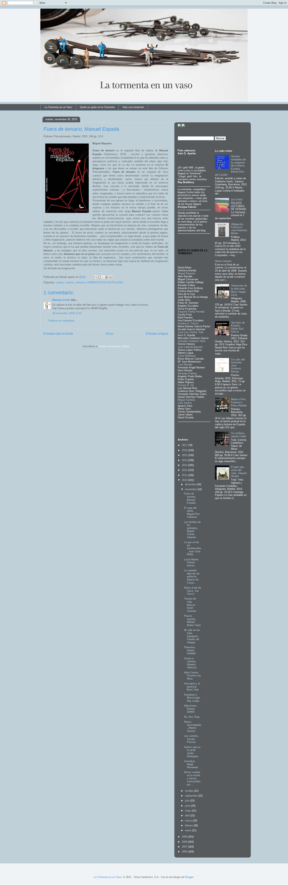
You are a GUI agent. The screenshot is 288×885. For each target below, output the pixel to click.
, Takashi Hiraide (239, 471)
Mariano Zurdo (61, 299)
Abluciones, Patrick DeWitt (190, 708)
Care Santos (185, 402)
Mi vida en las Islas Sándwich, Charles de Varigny (192, 636)
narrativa (80, 282)
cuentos (69, 282)
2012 (185, 470)
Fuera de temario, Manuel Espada (190, 498)
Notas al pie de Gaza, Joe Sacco (192, 590)
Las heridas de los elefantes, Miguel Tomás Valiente (192, 530)
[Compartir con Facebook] (107, 277)
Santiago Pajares (187, 373)
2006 (185, 851)
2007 (185, 846)
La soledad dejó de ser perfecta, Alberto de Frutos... (191, 576)
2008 (185, 841)
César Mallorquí (187, 355)
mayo (188, 810)
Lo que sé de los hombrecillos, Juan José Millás (192, 548)
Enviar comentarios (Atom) (114, 346)
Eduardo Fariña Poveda (191, 311)
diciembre (191, 484)
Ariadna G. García (188, 323)
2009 (185, 836)
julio (187, 800)
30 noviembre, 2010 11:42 (67, 313)
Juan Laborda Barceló (190, 346)
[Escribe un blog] (99, 277)
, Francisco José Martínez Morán (239, 229)
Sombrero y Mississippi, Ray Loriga (192, 697)
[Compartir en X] (103, 277)
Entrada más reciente (58, 333)
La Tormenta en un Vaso (58, 107)
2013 (185, 465)
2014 (185, 460)
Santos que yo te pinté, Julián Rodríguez (192, 752)
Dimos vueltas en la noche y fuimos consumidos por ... (192, 778)
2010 (185, 480)
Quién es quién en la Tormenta (97, 107)
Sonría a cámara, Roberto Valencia (190, 663)
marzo (189, 820)
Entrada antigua (157, 333)
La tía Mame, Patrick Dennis (191, 562)
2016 (185, 450)
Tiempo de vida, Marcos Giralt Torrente (190, 604)
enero (188, 830)
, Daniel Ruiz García (238, 327)
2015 (185, 455)
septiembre (191, 795)
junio (188, 805)
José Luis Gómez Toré (190, 332)
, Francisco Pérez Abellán (239, 402)
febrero (189, 825)
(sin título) (236, 199)
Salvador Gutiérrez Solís (192, 341)
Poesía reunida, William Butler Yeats (192, 620)
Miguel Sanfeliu (186, 399)
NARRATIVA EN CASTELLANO (105, 282)
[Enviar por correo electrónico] (96, 277)
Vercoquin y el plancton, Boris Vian (192, 686)
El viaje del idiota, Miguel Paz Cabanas (192, 512)
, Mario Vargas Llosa (239, 290)
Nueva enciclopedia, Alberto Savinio (192, 726)
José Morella (185, 364)
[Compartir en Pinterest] (110, 277)
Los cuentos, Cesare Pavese (191, 738)
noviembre (191, 489)
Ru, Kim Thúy (192, 716)
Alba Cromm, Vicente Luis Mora (192, 675)
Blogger (189, 877)
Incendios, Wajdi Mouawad (191, 764)
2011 (185, 475)
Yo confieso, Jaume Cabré (238, 435)
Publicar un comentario (61, 320)
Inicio (109, 333)
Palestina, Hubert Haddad (190, 650)
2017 (185, 445)
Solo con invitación (133, 107)
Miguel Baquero (186, 273)
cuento (59, 282)
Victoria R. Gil (186, 385)
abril (187, 815)
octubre (189, 790)
